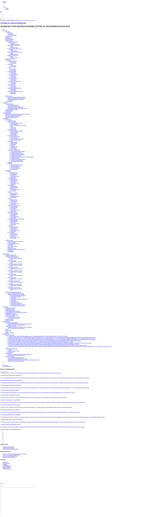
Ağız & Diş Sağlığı (12, 178)
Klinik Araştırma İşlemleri (13, 105)
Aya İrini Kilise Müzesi (15, 302)
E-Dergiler (10, 163)
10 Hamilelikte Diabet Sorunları (16, 161)
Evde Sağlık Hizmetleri (12, 246)
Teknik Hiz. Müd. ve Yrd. (13, 55)
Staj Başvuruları (9, 111)
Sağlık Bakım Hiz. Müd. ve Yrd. (14, 48)
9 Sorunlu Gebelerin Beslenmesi (16, 160)
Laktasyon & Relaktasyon (15, 165)
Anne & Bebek (9, 119)
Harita (7, 331)
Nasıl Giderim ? (9, 330)
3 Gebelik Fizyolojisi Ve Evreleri (16, 153)
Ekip (11, 259)
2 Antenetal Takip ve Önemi (16, 152)
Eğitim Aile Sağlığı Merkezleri (12, 117)
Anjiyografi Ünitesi (12, 242)
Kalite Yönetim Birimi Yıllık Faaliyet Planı (16, 98)
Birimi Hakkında (13, 142)
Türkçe (4, 1)
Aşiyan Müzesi (13, 300)
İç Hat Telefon (13, 63)
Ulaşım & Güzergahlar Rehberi (12, 322)
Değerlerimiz (10, 34)
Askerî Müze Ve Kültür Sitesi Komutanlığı (18, 299)
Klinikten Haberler (14, 173)
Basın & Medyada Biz (10, 335)
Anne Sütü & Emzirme (12, 135)
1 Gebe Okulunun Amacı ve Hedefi (17, 151)
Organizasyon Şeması (10, 58)
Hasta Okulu (10, 247)
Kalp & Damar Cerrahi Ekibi (13, 280)
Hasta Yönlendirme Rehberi (11, 326)
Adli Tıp (9, 171)
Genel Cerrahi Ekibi (12, 274)
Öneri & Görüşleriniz (10, 332)
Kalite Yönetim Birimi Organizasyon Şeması (17, 97)
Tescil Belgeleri (13, 134)
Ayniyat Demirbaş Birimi (13, 74)
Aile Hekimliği (11, 185)
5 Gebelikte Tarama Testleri (15, 155)
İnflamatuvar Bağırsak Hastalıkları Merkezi (16, 249)
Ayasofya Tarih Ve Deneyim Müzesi (17, 305)
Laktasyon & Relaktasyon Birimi (17, 138)
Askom (9, 67)
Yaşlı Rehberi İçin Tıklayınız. (14, 318)
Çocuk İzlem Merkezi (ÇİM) (13, 243)
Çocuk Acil (10, 225)
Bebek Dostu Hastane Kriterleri (16, 130)
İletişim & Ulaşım (6, 321)
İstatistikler (12, 145)
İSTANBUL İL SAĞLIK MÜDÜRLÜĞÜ (13, 23)
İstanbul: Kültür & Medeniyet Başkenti (13, 292)
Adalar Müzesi (13, 297)
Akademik (5, 102)
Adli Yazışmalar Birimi (12, 61)
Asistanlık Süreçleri (9, 110)
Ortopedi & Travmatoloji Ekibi (14, 287)
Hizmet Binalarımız (7, 112)
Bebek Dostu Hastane (12, 129)
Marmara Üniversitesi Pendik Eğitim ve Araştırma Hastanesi (17, 114)
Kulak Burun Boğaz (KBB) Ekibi (14, 284)
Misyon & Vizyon (9, 36)
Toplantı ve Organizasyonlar (13, 350)
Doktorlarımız (13, 177)
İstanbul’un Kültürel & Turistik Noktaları (16, 294)
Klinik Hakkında (13, 172)
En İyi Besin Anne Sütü (15, 136)
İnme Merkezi (11, 250)
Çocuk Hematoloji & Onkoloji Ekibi (15, 264)
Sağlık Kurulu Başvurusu (11, 308)
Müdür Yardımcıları (14, 47)
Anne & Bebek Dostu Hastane (16, 164)
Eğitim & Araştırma (9, 103)
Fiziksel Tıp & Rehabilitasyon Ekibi (15, 270)
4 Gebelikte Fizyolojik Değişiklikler (17, 154)
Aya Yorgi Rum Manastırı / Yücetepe (17, 304)
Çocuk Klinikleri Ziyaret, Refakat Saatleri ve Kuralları (16, 312)
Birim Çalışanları (13, 149)
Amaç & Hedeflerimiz (12, 35)
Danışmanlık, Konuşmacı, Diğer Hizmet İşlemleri (18, 108)
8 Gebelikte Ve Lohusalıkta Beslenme (17, 159)
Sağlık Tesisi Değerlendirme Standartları (16, 99)
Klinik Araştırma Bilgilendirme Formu (15, 107)
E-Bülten (10, 349)
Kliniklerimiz (8, 170)
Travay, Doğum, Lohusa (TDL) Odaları (18, 125)
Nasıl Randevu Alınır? (10, 309)
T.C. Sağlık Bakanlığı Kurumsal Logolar (16, 357)
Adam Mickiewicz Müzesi (15, 296)
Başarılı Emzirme (13, 137)
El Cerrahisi (10, 244)
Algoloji (9, 191)
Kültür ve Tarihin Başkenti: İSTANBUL (16, 293)
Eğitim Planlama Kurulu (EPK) (12, 109)
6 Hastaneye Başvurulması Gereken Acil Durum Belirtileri (22, 156)
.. (3, 439)
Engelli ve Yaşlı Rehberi (10, 315)
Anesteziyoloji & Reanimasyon (14, 205)
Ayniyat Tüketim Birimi (12, 77)
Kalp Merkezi (10, 251)
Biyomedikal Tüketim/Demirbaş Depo (15, 91)
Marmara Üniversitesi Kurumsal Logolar (16, 361)
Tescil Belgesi (13, 128)
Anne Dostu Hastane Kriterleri (16, 123)
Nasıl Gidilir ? (13, 62)
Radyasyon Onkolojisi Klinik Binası (13, 116)
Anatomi (9, 198)
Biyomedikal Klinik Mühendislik (14, 88)
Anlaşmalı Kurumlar (10, 319)
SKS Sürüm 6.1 (11, 100)
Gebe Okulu (10, 141)
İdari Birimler (8, 59)
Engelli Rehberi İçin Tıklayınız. (14, 317)
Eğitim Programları (14, 146)
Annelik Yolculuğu (11, 120)
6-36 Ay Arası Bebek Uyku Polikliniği (15, 241)
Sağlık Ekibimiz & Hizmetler (11, 256)
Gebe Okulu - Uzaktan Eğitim (14, 150)
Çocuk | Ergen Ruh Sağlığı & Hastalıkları (16, 218)
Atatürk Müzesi (13, 301)
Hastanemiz (8, 31)
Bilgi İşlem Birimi (11, 84)
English (4, 2)
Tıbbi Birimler (6, 118)
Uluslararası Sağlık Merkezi (11, 255)
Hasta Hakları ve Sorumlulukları (12, 314)
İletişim (7, 329)
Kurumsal (5, 30)
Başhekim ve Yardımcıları (13, 41)
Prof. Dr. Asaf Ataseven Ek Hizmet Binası (14, 115)
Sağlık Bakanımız (9, 38)
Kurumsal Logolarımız (10, 356)
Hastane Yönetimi (9, 40)
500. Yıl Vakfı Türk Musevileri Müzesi (18, 295)
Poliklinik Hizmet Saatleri (11, 313)
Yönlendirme (5, 306)
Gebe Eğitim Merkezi (14, 167)
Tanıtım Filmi (13, 127)
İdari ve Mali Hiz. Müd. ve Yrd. (14, 45)
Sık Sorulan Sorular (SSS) (15, 140)
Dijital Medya (5, 333)
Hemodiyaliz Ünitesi (12, 248)
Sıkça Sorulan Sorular (14, 176)
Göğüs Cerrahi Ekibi (12, 277)
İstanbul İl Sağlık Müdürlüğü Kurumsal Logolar (17, 358)
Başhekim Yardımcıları (14, 44)
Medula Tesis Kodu (9, 320)
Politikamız (8, 37)
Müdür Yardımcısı (14, 50)
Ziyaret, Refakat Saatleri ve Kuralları (13, 311)
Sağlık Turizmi (6, 253)
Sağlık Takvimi (11, 351)
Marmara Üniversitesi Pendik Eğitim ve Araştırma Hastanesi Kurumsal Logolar (23, 359)
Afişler (11, 126)
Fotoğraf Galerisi (13, 133)
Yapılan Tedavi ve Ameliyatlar (16, 258)
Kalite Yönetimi (9, 96)
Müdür (11, 46)
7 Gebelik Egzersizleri (14, 158)
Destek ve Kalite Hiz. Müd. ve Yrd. (15, 52)
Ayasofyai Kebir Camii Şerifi (16, 303)
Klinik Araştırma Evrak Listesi (14, 106)
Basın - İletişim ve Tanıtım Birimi (14, 81)
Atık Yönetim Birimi (12, 71)
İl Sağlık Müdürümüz (10, 39)
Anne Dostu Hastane (12, 121)
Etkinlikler (10, 162)
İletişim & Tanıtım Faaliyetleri (11, 348)
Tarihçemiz (10, 32)
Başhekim (12, 43)
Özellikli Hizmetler (9, 240)
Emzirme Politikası (14, 132)
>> (3, 442)
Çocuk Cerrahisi (11, 232)
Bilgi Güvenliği (9, 101)
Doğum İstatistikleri (14, 124)
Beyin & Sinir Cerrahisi (12, 212)
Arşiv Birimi (10, 64)
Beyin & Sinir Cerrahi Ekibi (13, 257)
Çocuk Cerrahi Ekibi (12, 260)
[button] (5, 6)
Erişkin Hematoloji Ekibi (13, 267)
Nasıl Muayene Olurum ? (11, 310)
